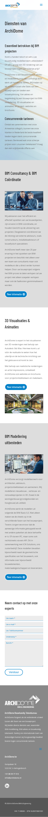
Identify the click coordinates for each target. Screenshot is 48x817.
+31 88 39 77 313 (12, 774)
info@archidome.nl (13, 778)
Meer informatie (14, 294)
